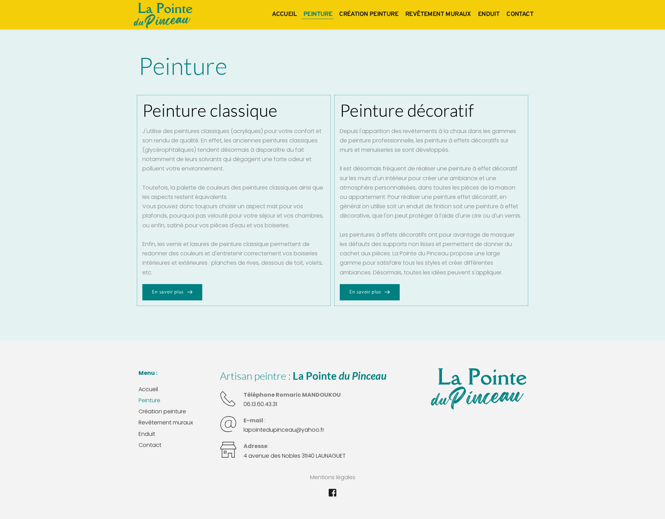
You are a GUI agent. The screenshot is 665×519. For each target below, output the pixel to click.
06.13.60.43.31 (260, 404)
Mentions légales (332, 477)
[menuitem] (284, 14)
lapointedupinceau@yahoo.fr (283, 430)
